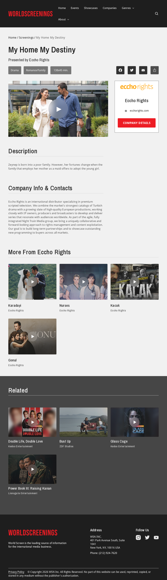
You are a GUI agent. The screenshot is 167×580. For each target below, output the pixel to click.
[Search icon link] (157, 14)
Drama (15, 70)
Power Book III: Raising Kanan (30, 488)
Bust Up (65, 441)
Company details (136, 123)
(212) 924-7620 (108, 553)
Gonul (12, 360)
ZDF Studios (67, 446)
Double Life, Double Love (25, 441)
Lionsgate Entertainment (22, 493)
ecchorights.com (139, 110)
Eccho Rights (16, 310)
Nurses (65, 305)
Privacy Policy (16, 571)
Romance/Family (36, 70)
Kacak (115, 305)
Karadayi (14, 305)
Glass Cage (119, 441)
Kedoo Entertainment (20, 446)
